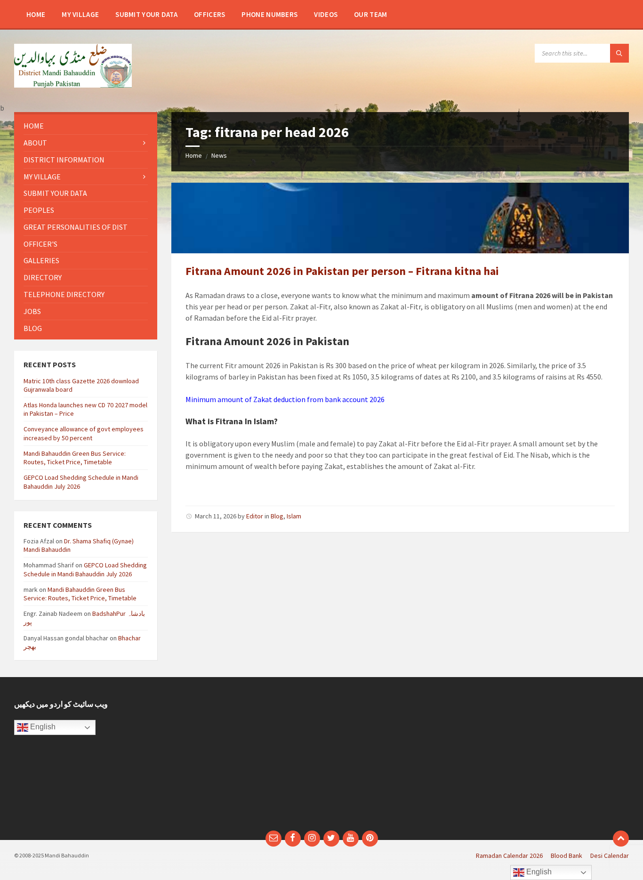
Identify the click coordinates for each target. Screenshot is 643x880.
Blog (277, 516)
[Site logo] (73, 84)
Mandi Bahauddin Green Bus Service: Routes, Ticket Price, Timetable (75, 457)
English (42, 727)
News (219, 155)
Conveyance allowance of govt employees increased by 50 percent (84, 433)
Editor (254, 516)
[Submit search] (619, 53)
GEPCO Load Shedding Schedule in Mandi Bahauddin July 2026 (85, 569)
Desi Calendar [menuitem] (609, 855)
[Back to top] (621, 839)
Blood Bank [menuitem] (566, 855)
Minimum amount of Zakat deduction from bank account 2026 (285, 399)
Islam (294, 516)
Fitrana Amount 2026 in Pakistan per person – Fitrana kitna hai (342, 271)
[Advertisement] (242, 758)
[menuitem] (36, 14)
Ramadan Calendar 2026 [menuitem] (509, 855)
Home (193, 155)
